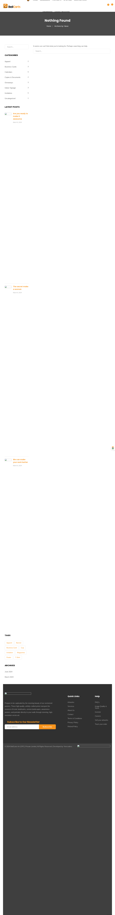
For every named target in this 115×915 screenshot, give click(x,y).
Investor (98, 712)
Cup (22, 648)
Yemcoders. (68, 746)
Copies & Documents (12, 77)
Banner (18, 643)
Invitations (8, 93)
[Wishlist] (111, 6)
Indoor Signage (10, 88)
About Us (71, 710)
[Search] (106, 51)
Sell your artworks (101, 720)
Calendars (8, 72)
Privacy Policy (73, 722)
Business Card (12, 648)
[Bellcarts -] (11, 6)
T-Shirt (17, 657)
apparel (9, 643)
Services (71, 706)
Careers (98, 716)
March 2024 (9, 677)
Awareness (47, 12)
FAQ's (97, 702)
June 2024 (8, 672)
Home (49, 26)
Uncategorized (10, 98)
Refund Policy (73, 726)
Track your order (101, 724)
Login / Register (62, 12)
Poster (9, 657)
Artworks (71, 702)
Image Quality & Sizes (101, 707)
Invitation (10, 652)
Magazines (21, 652)
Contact (70, 714)
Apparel (7, 61)
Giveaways (9, 83)
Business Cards (11, 67)
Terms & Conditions (75, 718)
